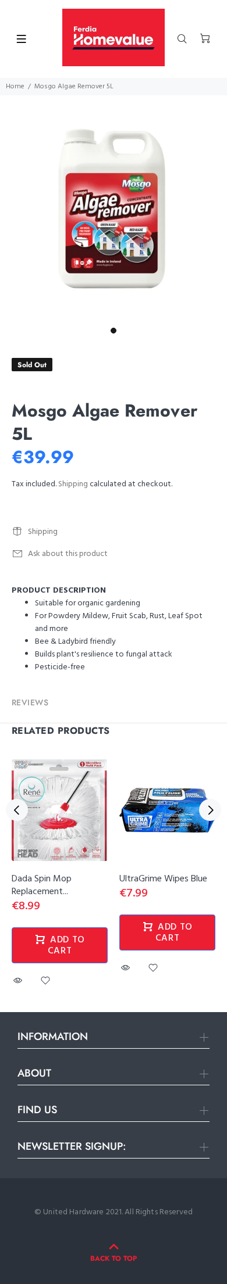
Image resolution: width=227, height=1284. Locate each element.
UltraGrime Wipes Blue (163, 879)
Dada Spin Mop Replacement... (42, 885)
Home (15, 86)
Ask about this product (68, 554)
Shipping (73, 484)
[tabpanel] (113, 208)
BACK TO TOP (113, 1258)
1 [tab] (113, 330)
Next (210, 810)
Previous (17, 810)
